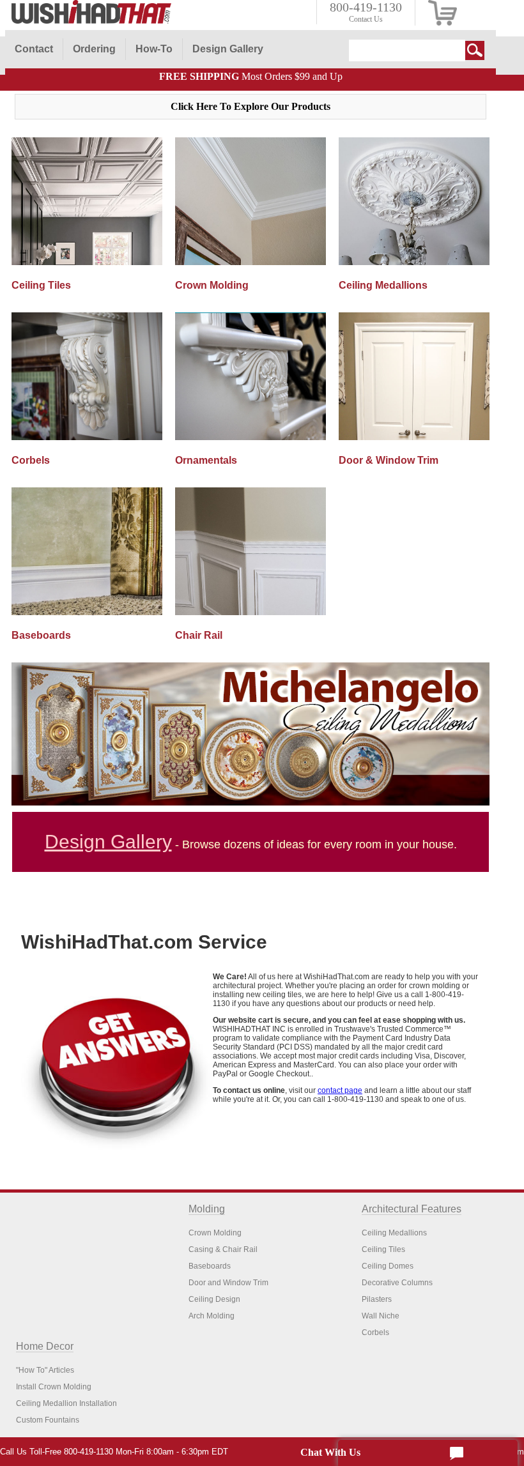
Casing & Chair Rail (223, 1249)
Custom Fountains (47, 1420)
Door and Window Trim (228, 1282)
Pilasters (377, 1299)
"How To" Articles (45, 1370)
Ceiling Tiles (383, 1249)
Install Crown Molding (53, 1386)
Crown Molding (215, 1232)
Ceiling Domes (387, 1266)
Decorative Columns (397, 1282)
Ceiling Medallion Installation (66, 1403)
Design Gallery (108, 841)
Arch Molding (212, 1315)
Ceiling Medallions (394, 1232)
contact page (340, 1090)
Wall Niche (380, 1315)
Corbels (375, 1332)
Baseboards (210, 1266)
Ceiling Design (214, 1299)
